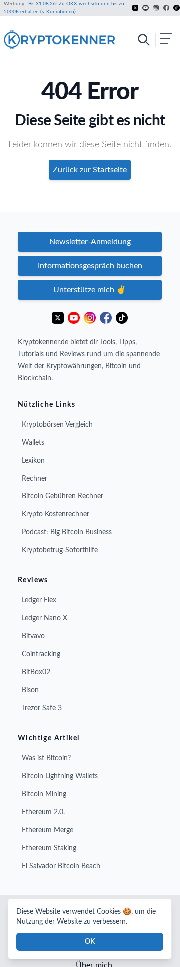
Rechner (35, 478)
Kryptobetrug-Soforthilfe (60, 550)
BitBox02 (36, 672)
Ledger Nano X (45, 618)
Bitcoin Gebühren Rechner (63, 496)
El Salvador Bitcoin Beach (61, 866)
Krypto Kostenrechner (56, 514)
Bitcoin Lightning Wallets (60, 776)
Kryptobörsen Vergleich (57, 424)
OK (90, 941)
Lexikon (33, 460)
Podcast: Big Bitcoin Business (67, 532)
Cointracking (41, 654)
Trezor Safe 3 (42, 708)
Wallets (33, 442)
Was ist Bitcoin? (46, 758)
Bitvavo (33, 636)
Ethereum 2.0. (43, 812)
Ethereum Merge (48, 830)
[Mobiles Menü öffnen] (154, 40)
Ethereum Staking (49, 848)
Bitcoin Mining (44, 794)
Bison (30, 690)
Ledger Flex (39, 600)
